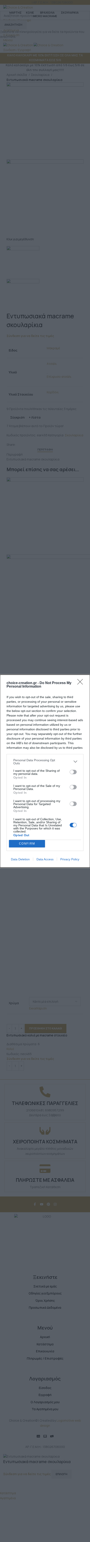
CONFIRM (27, 843)
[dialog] (45, 771)
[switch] (73, 772)
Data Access (45, 859)
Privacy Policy (69, 859)
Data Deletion (20, 859)
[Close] (81, 683)
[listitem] (45, 762)
